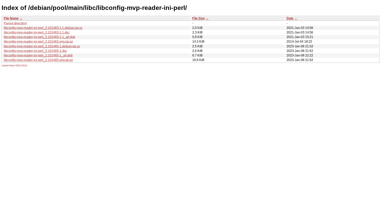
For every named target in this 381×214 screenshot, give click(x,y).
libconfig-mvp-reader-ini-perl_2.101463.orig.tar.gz (38, 41)
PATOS (18, 65)
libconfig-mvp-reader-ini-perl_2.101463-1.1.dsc (37, 32)
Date (290, 18)
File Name (11, 18)
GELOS (24, 65)
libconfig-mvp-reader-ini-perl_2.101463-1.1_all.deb (39, 37)
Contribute (5, 65)
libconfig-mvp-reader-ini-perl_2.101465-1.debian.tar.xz (42, 46)
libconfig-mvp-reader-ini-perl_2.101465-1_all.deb (38, 55)
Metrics (12, 65)
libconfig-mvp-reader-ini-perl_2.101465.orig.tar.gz (38, 60)
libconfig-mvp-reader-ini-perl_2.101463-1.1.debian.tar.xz (43, 28)
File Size (198, 18)
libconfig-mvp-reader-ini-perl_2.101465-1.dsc (35, 51)
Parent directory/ (15, 23)
